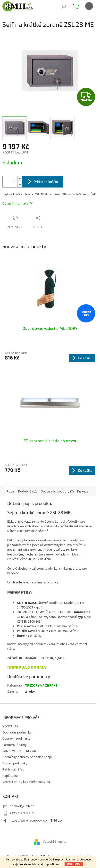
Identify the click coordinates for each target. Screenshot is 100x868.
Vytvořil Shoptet (55, 841)
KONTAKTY (10, 726)
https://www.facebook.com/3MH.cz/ (36, 820)
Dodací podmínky (14, 763)
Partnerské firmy (14, 745)
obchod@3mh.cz (22, 806)
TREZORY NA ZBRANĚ (41, 685)
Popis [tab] (11, 491)
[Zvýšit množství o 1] (19, 179)
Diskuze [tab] (83, 491)
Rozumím (74, 864)
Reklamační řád (13, 769)
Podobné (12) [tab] (28, 491)
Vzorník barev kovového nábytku (26, 781)
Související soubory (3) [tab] (57, 491)
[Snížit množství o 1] (19, 184)
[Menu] (89, 6)
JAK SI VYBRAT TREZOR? (20, 751)
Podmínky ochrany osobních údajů (27, 757)
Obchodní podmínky (17, 732)
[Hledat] (63, 6)
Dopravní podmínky (16, 738)
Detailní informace (15, 203)
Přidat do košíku (46, 181)
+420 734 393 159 (22, 813)
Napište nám (11, 775)
